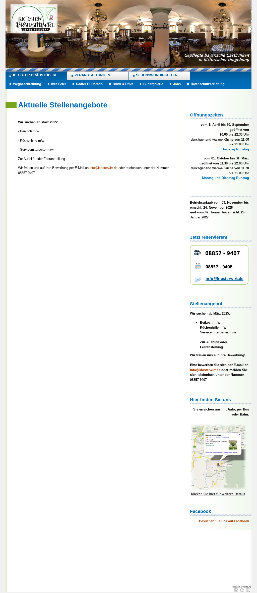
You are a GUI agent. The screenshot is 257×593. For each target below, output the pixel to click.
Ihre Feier (58, 84)
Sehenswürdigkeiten (156, 75)
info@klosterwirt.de (103, 168)
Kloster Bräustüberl (35, 75)
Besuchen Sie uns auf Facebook (224, 521)
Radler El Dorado (89, 84)
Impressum (198, 572)
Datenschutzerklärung (208, 84)
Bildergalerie (153, 84)
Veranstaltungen (92, 75)
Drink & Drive (123, 84)
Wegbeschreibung (27, 84)
